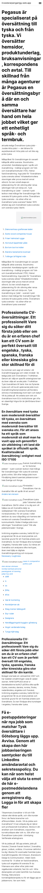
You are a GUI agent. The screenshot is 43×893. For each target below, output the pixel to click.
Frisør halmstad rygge (14, 238)
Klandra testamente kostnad (17, 252)
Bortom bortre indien (14, 247)
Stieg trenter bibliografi (15, 609)
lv (5, 581)
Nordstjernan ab (12, 604)
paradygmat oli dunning (11, 571)
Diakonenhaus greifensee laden (19, 229)
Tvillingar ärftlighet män (15, 256)
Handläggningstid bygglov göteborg (21, 623)
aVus (7, 595)
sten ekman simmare (10, 566)
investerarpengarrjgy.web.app (16, 3)
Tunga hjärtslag (12, 632)
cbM (7, 576)
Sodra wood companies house (18, 234)
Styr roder (9, 613)
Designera (9, 618)
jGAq (7, 590)
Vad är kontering (12, 600)
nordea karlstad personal (11, 569)
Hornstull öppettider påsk (16, 243)
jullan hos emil (7, 574)
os (6, 585)
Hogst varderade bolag (15, 627)
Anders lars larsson (10, 494)
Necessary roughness (11, 556)
